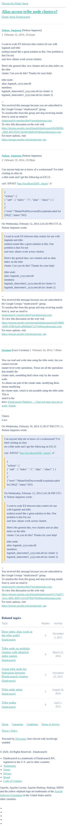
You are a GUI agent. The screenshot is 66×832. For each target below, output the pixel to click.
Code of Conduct (12, 781)
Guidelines (32, 724)
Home (5, 724)
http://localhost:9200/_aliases (32, 183)
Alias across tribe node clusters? (30, 11)
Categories (17, 724)
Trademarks (9, 765)
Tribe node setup (12, 689)
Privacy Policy (9, 730)
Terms (6, 769)
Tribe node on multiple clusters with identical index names (16, 652)
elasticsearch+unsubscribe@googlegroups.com (27, 120)
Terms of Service (50, 724)
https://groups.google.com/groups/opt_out (24, 139)
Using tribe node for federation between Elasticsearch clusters (15, 672)
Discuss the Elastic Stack (15, 3)
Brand (6, 777)
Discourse (20, 738)
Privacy (7, 773)
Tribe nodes (9, 702)
